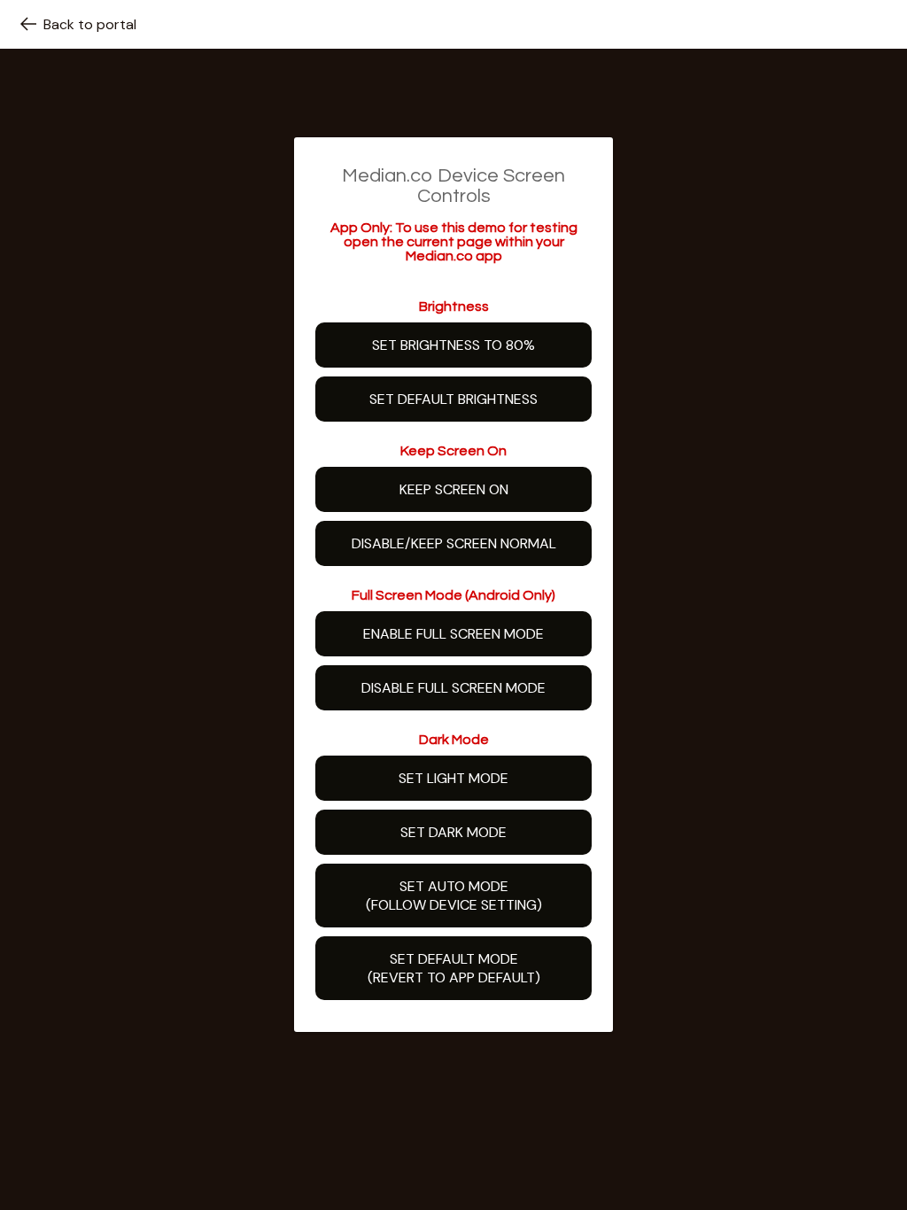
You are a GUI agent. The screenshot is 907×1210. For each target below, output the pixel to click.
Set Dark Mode (453, 832)
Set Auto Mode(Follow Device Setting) (454, 895)
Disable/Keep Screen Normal (454, 543)
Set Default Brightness (453, 399)
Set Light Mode (453, 778)
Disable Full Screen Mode (453, 688)
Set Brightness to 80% (453, 345)
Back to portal (89, 24)
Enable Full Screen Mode (453, 633)
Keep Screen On (453, 489)
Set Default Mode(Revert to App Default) (454, 968)
